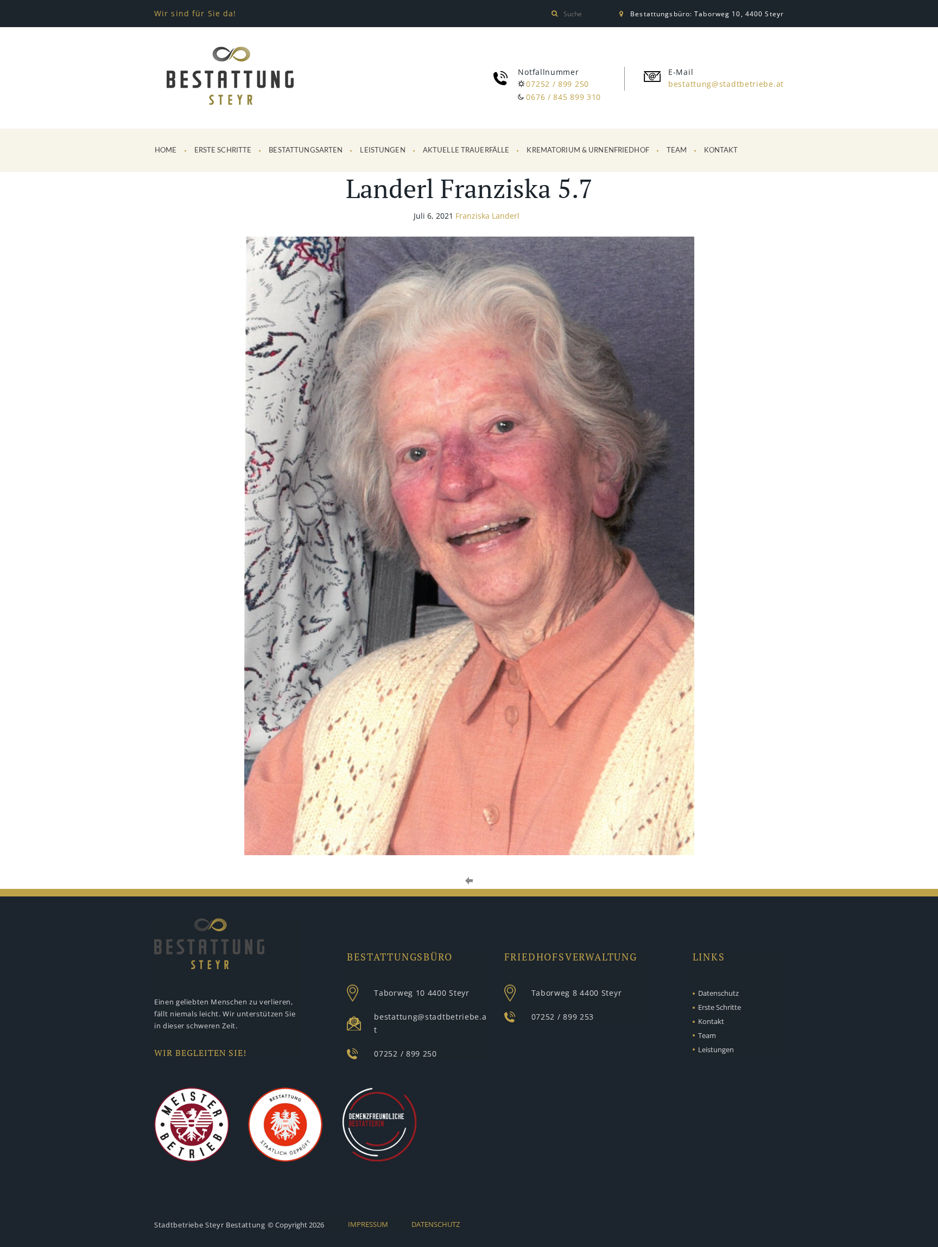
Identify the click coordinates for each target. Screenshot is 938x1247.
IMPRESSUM (368, 1224)
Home (166, 150)
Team (677, 150)
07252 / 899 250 (557, 84)
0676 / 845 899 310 (563, 97)
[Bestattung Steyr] (230, 78)
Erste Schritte (223, 150)
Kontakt (721, 150)
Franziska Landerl (487, 216)
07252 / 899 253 (562, 1016)
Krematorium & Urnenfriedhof (588, 150)
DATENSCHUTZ (435, 1224)
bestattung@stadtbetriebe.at (726, 84)
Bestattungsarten (306, 150)
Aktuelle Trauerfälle (466, 150)
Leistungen (382, 150)
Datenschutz (718, 993)
